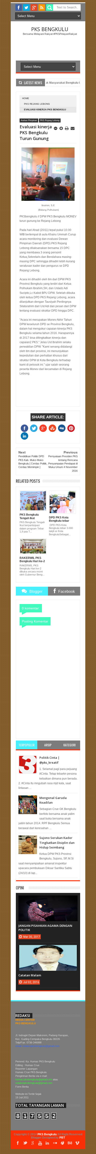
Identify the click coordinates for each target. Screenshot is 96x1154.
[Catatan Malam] (48, 949)
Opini (20, 888)
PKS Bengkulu (49, 28)
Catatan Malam (29, 975)
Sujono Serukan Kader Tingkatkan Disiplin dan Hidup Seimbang (57, 842)
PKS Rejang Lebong (37, 104)
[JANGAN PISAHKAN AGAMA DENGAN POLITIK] (48, 900)
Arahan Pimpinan (29, 120)
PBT (62, 1137)
